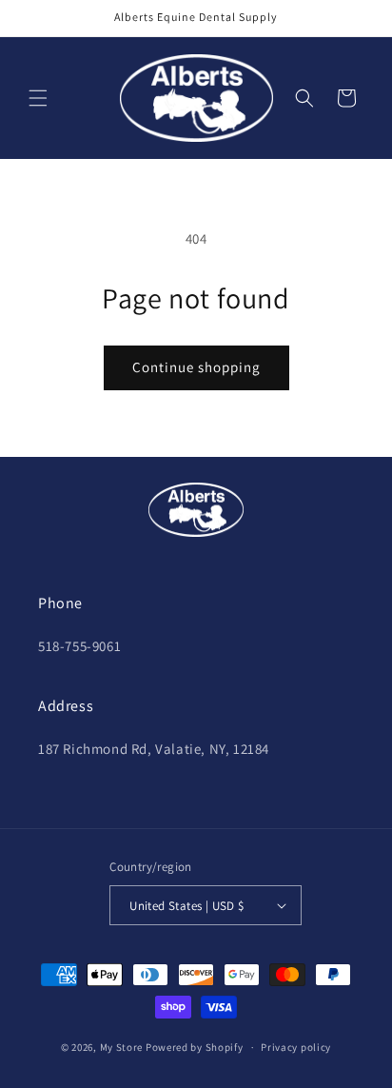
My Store (122, 1047)
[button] (38, 98)
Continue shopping (196, 367)
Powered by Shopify (195, 1047)
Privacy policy (296, 1047)
